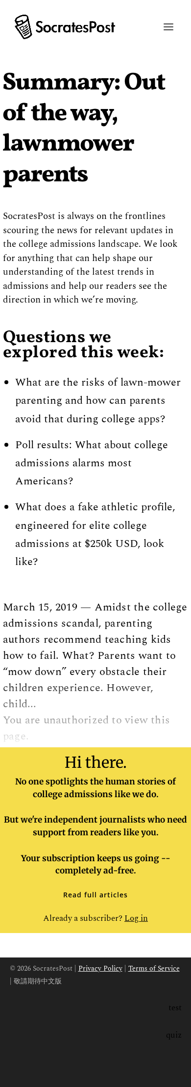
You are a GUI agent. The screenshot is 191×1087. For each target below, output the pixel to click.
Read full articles (95, 894)
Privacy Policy (100, 968)
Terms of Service (154, 968)
